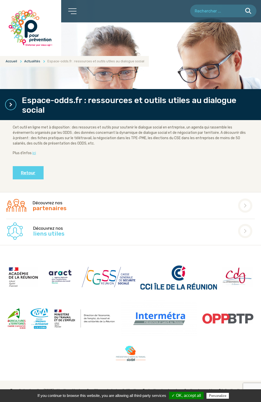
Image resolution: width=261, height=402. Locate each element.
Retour (28, 172)
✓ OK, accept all (186, 395)
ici (34, 153)
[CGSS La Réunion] (30, 28)
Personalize (217, 396)
